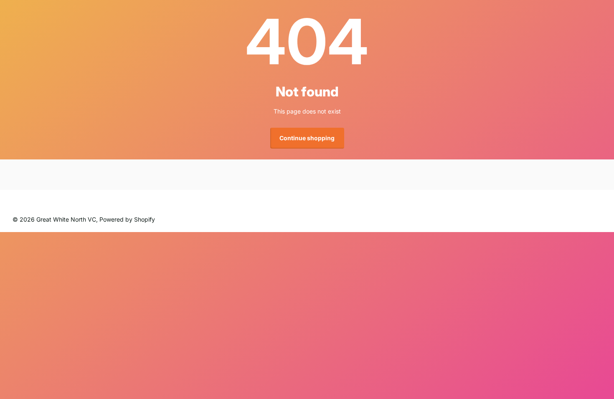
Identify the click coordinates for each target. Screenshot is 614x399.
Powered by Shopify (127, 219)
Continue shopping (307, 137)
